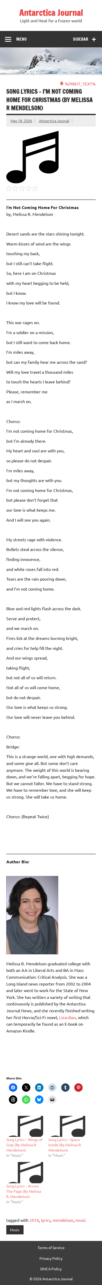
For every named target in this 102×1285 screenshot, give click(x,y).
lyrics (45, 1220)
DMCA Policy (51, 1269)
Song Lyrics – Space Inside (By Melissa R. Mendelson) (65, 1144)
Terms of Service (51, 1247)
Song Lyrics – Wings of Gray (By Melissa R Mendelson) (24, 1144)
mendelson (63, 1220)
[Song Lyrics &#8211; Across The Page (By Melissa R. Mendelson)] (24, 1172)
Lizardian (67, 1017)
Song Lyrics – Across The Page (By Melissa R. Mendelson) (23, 1191)
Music (15, 1229)
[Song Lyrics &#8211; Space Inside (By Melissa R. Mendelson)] (66, 1126)
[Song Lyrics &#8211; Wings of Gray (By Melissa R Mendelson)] (24, 1126)
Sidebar (80, 39)
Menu (21, 39)
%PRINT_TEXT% (80, 83)
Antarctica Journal (51, 13)
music (80, 1220)
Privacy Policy (51, 1258)
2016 (34, 1220)
